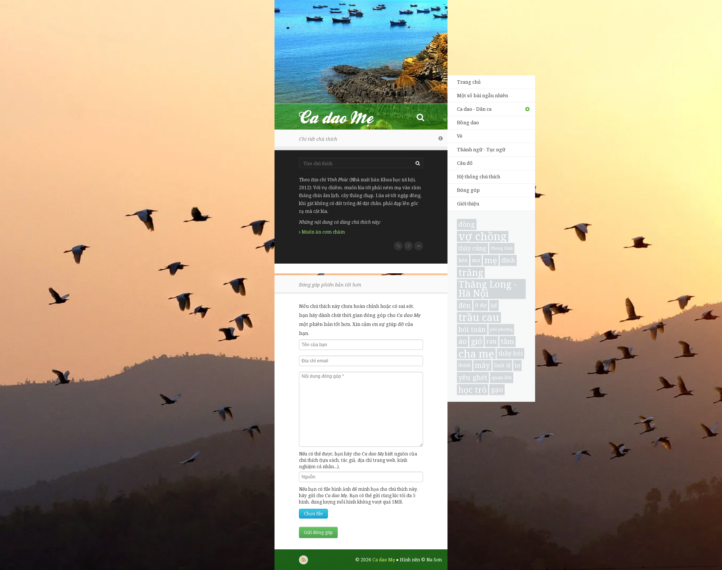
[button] (420, 117)
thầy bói (510, 353)
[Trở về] (440, 138)
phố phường (501, 329)
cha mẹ (476, 353)
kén (463, 260)
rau (491, 341)
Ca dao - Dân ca (474, 109)
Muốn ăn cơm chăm (323, 232)
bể (494, 305)
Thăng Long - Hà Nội (487, 289)
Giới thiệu (468, 203)
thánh (464, 365)
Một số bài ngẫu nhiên (482, 95)
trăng (470, 272)
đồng (466, 224)
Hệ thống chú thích (478, 176)
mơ (476, 260)
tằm (507, 341)
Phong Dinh (502, 248)
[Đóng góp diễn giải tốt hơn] (408, 245)
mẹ (490, 260)
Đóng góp (468, 190)
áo (462, 341)
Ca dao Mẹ (343, 117)
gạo (497, 389)
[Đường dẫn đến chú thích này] (398, 245)
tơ (517, 365)
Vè (460, 136)
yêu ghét (472, 377)
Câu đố (465, 163)
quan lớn (501, 377)
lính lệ (502, 365)
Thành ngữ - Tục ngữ (481, 149)
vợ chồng (482, 236)
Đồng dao (468, 122)
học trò (472, 389)
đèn (464, 305)
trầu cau (478, 317)
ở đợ (481, 305)
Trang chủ (469, 81)
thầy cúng (472, 248)
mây (482, 365)
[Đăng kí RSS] (303, 559)
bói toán (472, 329)
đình (508, 260)
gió (476, 341)
